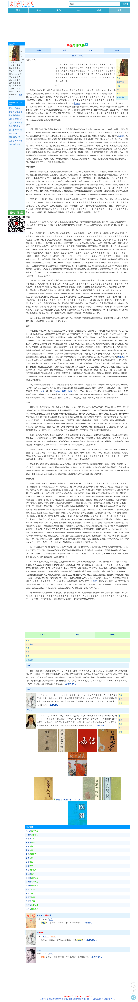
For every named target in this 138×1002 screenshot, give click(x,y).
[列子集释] (48, 752)
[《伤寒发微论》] (92, 800)
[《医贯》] (77, 824)
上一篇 (38, 51)
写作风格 (120, 98)
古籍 (38, 10)
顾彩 (29, 666)
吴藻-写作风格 (14, 126)
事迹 (120, 720)
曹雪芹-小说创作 (15, 112)
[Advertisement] (69, 27)
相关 (90, 51)
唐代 (51, 919)
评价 (118, 90)
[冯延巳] (31, 945)
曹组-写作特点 (14, 134)
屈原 (95, 581)
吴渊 (29, 846)
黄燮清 (77, 103)
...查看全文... (70, 684)
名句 (59, 10)
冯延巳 (30, 690)
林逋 (70, 391)
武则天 (30, 890)
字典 (79, 10)
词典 (99, 10)
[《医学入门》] (43, 800)
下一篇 (116, 51)
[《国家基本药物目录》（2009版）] (67, 800)
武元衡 (30, 874)
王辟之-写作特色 (15, 141)
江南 (43, 923)
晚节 (120, 728)
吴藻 (64, 51)
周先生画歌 (44, 915)
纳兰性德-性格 (14, 145)
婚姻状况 (120, 82)
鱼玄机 (121, 357)
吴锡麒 (32, 835)
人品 (120, 695)
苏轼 (64, 391)
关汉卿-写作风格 (15, 123)
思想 (120, 724)
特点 (120, 703)
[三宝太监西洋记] (67, 752)
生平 (118, 94)
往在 (39, 950)
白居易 (57, 391)
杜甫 (45, 954)
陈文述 (121, 136)
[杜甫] (31, 962)
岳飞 (42, 391)
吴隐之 (30, 839)
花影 (79, 940)
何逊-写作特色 (14, 137)
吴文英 (32, 831)
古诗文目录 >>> (15, 104)
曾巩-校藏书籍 (14, 115)
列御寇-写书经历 (15, 119)
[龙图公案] (107, 752)
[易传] (87, 752)
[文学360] (21, 4)
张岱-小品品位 (14, 108)
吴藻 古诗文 (77, 56)
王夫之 (30, 710)
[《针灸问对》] (112, 800)
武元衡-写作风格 (15, 130)
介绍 (118, 86)
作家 (119, 10)
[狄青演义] (77, 775)
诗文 (18, 10)
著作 (120, 732)
